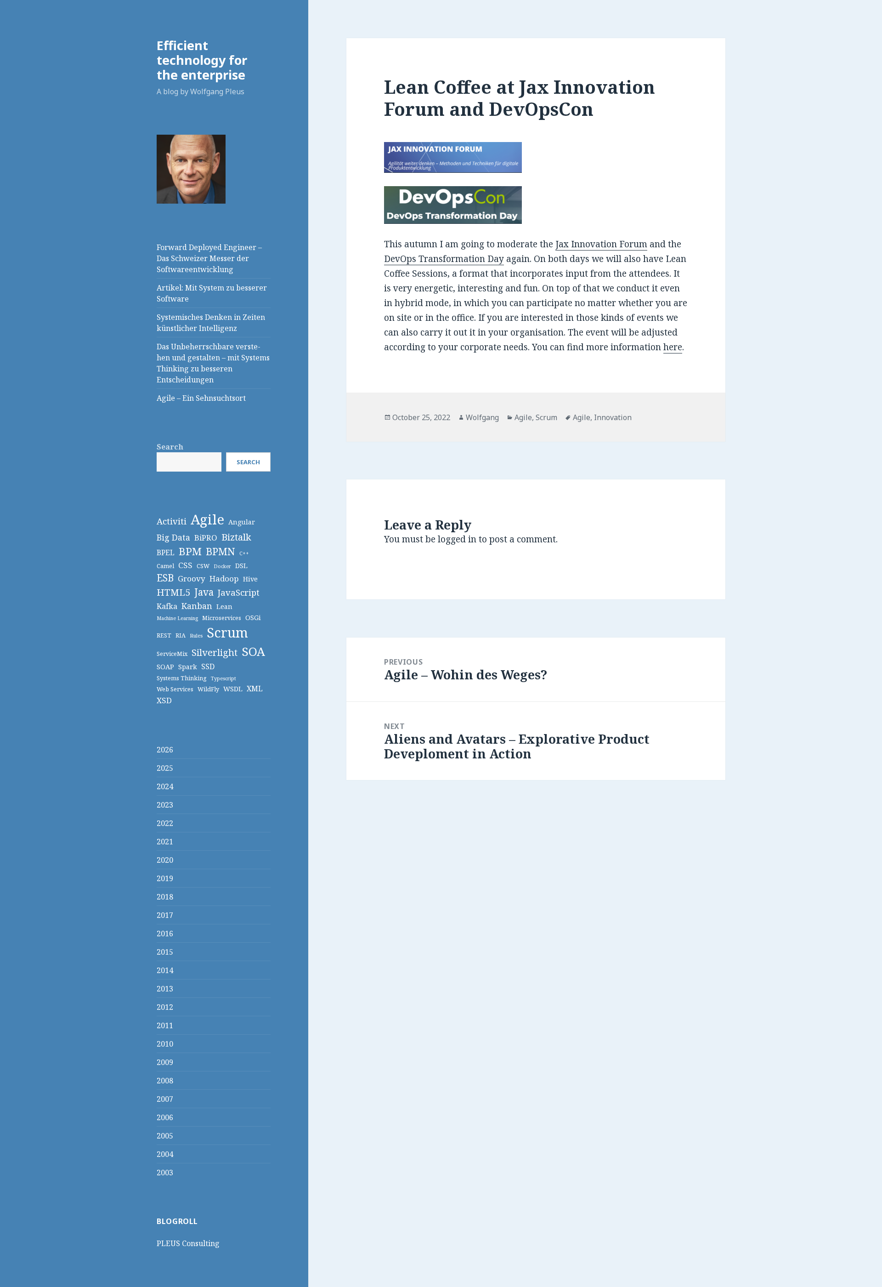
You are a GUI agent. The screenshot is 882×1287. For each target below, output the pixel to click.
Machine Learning (177, 618)
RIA (180, 635)
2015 (165, 952)
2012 (165, 1007)
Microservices (221, 618)
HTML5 (173, 592)
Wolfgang (482, 417)
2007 (165, 1099)
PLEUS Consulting (188, 1243)
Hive (250, 579)
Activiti (172, 521)
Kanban (196, 605)
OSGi (253, 617)
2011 (165, 1025)
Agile (207, 519)
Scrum (227, 632)
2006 (165, 1117)
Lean (224, 606)
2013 (165, 989)
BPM (190, 551)
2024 (165, 786)
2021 (165, 842)
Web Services (175, 689)
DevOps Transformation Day (444, 259)
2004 (165, 1154)
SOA (253, 651)
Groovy (191, 578)
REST (164, 635)
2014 (165, 970)
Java (204, 592)
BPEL (166, 552)
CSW (203, 566)
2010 (165, 1044)
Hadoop (224, 578)
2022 (165, 823)
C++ (244, 553)
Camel (165, 566)
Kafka (167, 606)
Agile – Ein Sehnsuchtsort (201, 398)
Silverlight (214, 652)
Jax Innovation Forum (601, 244)
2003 (165, 1172)
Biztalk (236, 536)
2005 (165, 1136)
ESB (165, 577)
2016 (165, 933)
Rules (196, 635)
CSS (185, 565)
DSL (241, 565)
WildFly (208, 689)
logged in (457, 539)
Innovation (613, 417)
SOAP (165, 666)
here (672, 347)
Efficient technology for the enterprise (202, 60)
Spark (187, 666)
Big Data (173, 537)
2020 (165, 860)
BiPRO (205, 537)
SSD (208, 666)
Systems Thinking (182, 678)
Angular (241, 522)
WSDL (233, 688)
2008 (165, 1081)
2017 (165, 915)
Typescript (223, 678)
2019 (165, 878)
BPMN (220, 551)
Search (170, 447)
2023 (165, 805)
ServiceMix (172, 653)
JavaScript (239, 592)
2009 (165, 1062)
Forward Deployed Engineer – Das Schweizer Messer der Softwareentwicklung (209, 258)
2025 (165, 768)
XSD (164, 700)
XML (255, 688)
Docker (222, 566)
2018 (165, 897)
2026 (165, 750)
